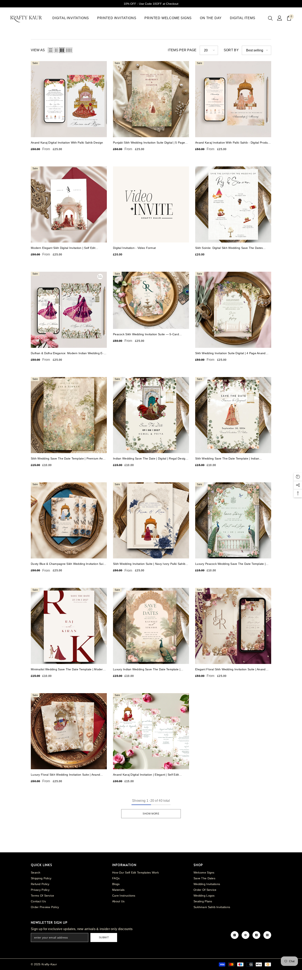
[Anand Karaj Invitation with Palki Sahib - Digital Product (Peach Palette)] (233, 99)
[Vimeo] (267, 935)
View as (38, 50)
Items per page (182, 50)
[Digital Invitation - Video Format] (151, 204)
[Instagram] (235, 935)
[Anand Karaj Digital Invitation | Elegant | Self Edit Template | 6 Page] (151, 731)
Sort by (231, 50)
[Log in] (279, 18)
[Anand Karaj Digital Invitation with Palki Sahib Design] (69, 99)
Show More (151, 813)
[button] (50, 50)
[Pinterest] (245, 935)
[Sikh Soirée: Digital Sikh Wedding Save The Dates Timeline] (233, 204)
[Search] (270, 18)
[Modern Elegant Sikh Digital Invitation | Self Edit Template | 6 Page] (69, 204)
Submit (104, 937)
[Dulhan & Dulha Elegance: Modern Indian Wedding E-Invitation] (69, 310)
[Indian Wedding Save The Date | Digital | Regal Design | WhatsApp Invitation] (151, 415)
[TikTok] (256, 935)
